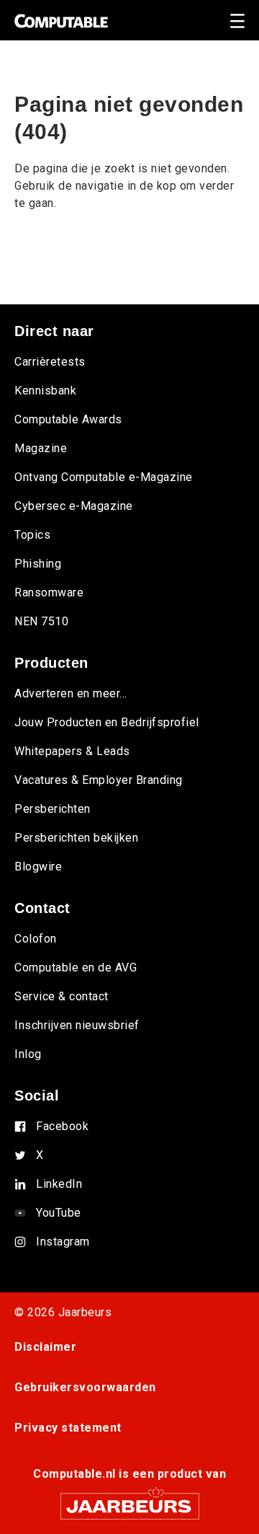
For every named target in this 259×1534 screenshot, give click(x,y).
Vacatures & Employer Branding (98, 780)
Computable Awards (68, 419)
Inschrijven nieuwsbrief (77, 1025)
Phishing (37, 563)
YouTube (58, 1213)
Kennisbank (45, 390)
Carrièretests (50, 362)
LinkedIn (59, 1184)
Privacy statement (68, 1427)
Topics (32, 535)
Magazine (40, 448)
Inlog (28, 1054)
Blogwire (38, 866)
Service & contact (61, 996)
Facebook (62, 1126)
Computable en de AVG (75, 967)
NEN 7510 (41, 621)
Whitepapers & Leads (72, 751)
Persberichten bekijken (76, 838)
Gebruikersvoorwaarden (85, 1387)
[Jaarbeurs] (129, 1500)
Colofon (35, 938)
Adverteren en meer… (70, 693)
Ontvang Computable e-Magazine (103, 477)
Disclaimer (45, 1347)
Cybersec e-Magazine (73, 506)
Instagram (63, 1241)
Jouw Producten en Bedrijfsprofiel (106, 722)
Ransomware (48, 592)
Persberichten (52, 809)
